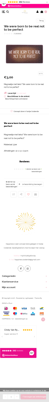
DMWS (4, 303)
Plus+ (10, 303)
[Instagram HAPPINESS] (28, 268)
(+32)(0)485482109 (28, 256)
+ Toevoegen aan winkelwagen (34, 397)
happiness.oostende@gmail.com (27, 260)
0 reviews (17, 33)
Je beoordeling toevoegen (32, 184)
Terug (41, 21)
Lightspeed (29, 298)
